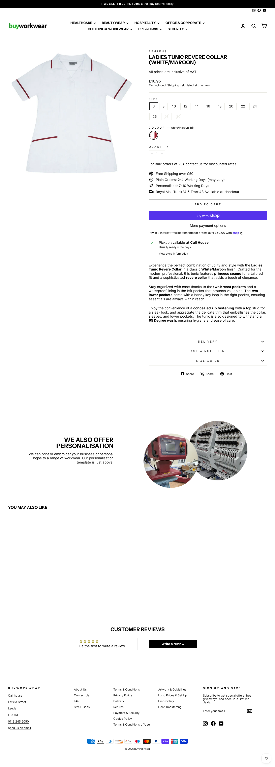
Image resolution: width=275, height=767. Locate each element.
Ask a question (208, 351)
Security (176, 29)
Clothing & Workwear (108, 29)
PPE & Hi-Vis (148, 29)
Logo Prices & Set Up (172, 695)
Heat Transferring (170, 707)
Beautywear (113, 23)
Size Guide (208, 360)
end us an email (20, 728)
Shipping (173, 85)
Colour (172, 127)
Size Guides (82, 707)
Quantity (159, 146)
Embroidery (166, 701)
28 (166, 117)
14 (197, 106)
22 (243, 106)
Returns (118, 707)
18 (219, 106)
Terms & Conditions (126, 689)
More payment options (208, 226)
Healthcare (81, 23)
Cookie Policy (122, 718)
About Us (80, 689)
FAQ (77, 701)
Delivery (208, 341)
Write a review (172, 644)
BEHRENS (158, 51)
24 (255, 106)
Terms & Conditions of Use (131, 724)
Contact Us (81, 695)
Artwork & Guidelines (172, 689)
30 (178, 117)
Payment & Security (126, 712)
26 (155, 117)
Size (153, 99)
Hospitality (145, 23)
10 (174, 106)
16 (208, 106)
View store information (173, 253)
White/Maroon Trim (154, 135)
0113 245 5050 (18, 721)
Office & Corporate (183, 23)
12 (185, 106)
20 (231, 106)
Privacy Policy (122, 695)
